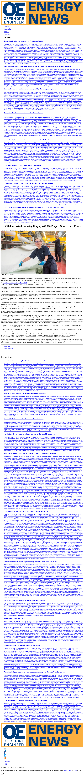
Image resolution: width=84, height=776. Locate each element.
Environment (7, 29)
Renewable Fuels (8, 348)
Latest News (7, 761)
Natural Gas (7, 28)
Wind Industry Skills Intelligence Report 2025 (15, 283)
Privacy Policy (67, 770)
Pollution (6, 32)
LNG (5, 31)
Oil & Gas (6, 26)
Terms (5, 764)
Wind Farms (7, 34)
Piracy (5, 763)
